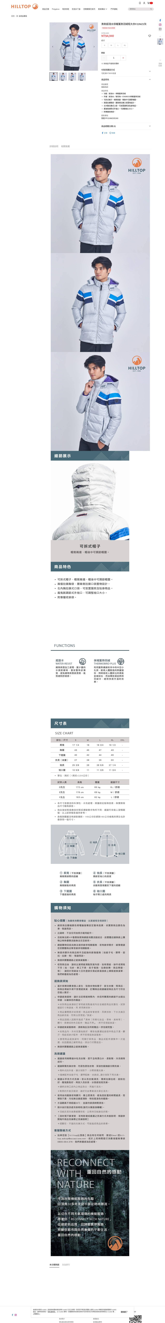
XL (125, 45)
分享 (105, 133)
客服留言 (96, 1319)
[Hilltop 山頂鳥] (24, 6)
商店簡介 (62, 1319)
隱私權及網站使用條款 (66, 1322)
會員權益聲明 (97, 1322)
